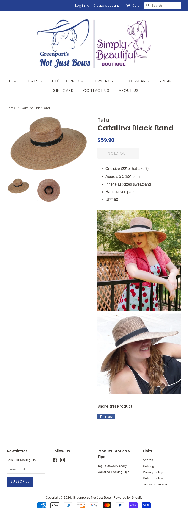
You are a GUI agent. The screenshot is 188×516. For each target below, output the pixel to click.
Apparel (167, 81)
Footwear (135, 81)
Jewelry (102, 81)
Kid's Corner (66, 81)
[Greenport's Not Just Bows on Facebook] (55, 461)
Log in (80, 5)
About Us (129, 90)
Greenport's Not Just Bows (92, 497)
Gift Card (63, 90)
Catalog (148, 466)
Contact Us (96, 90)
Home (13, 81)
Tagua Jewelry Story (112, 466)
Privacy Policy (153, 472)
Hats (34, 81)
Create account (106, 5)
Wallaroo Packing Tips (113, 472)
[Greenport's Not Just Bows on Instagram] (62, 461)
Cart (135, 5)
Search (148, 460)
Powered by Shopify (127, 497)
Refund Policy (153, 478)
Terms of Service (155, 484)
